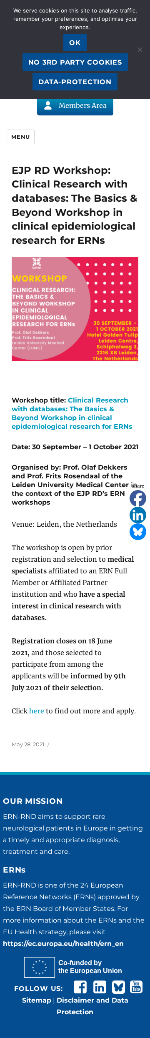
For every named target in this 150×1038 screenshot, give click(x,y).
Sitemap (36, 1000)
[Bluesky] (138, 531)
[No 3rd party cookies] (139, 49)
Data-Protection (74, 82)
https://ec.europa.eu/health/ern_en (63, 944)
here (36, 711)
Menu (20, 136)
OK (75, 43)
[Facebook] (138, 498)
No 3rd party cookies (75, 62)
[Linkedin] (138, 515)
